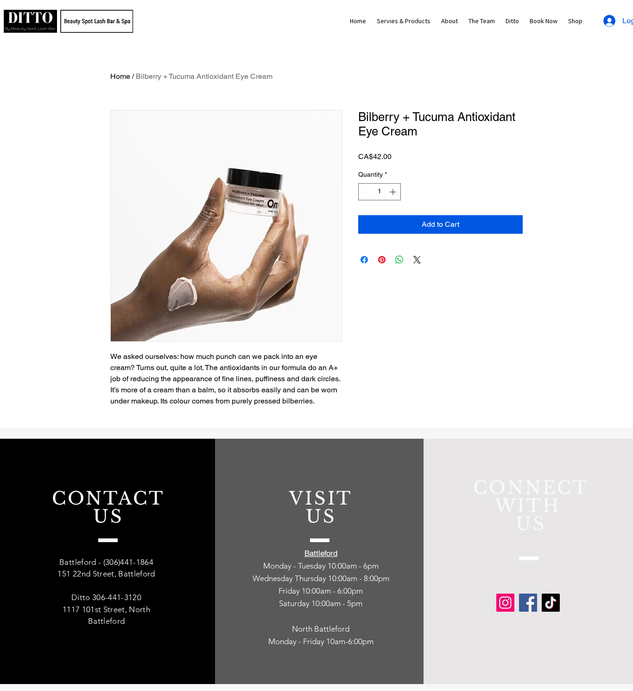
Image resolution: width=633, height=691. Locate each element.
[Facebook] (528, 603)
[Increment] (393, 192)
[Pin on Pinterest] (381, 259)
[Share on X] (417, 259)
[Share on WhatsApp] (399, 259)
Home (120, 76)
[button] (403, 21)
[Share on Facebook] (364, 259)
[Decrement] (365, 192)
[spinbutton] (379, 192)
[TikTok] (551, 603)
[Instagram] (505, 603)
